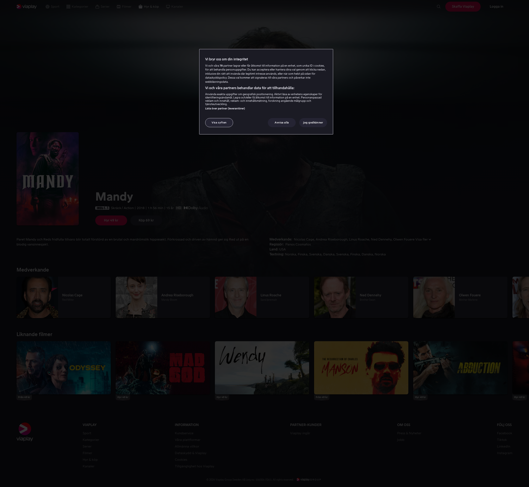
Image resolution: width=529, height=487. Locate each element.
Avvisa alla (282, 122)
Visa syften (219, 122)
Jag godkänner (313, 122)
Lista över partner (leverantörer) (225, 108)
